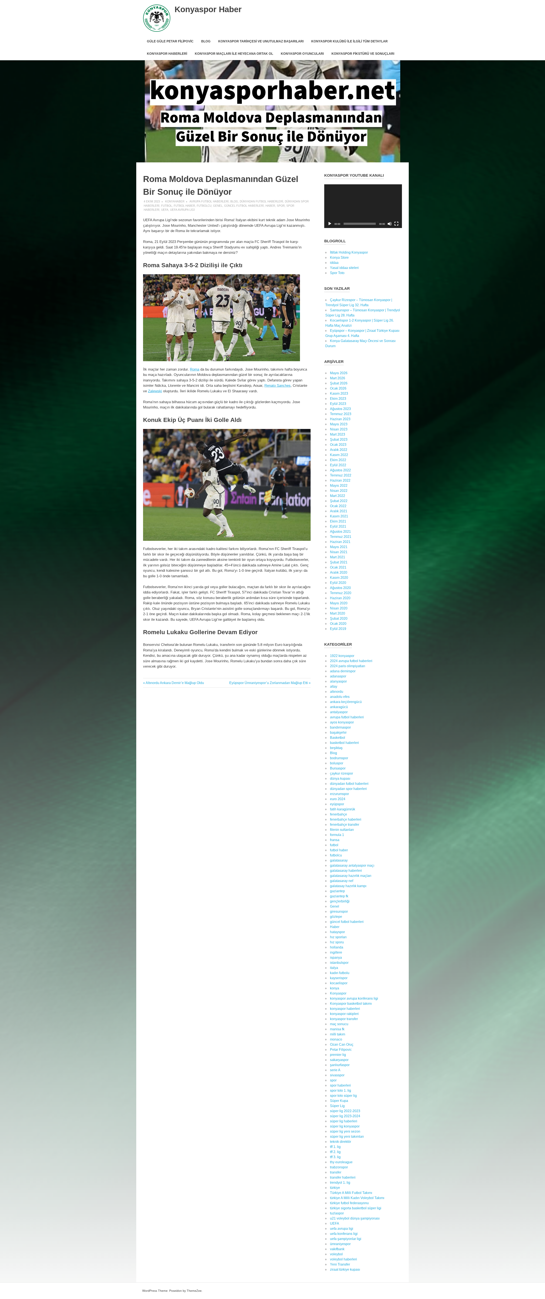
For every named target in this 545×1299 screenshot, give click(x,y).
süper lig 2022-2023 (345, 1111)
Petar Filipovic (341, 1049)
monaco (336, 1039)
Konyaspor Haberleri (167, 53)
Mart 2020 (337, 613)
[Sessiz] (389, 224)
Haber (270, 205)
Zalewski (155, 391)
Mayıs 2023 (338, 424)
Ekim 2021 (338, 521)
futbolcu (204, 205)
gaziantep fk (339, 896)
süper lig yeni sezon (345, 1131)
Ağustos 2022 (340, 470)
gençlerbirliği (340, 901)
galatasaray (339, 860)
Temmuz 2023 (340, 414)
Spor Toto (337, 273)
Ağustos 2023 (340, 409)
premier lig (338, 1055)
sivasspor (337, 1075)
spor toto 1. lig (340, 1090)
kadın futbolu (339, 973)
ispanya (336, 957)
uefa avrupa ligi (182, 209)
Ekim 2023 (338, 398)
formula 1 (337, 835)
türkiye (335, 1187)
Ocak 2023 (338, 444)
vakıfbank (337, 1249)
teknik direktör (340, 1141)
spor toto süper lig (343, 1095)
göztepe (336, 916)
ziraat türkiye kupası (345, 1269)
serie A (335, 1070)
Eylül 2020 (338, 583)
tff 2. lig (335, 1152)
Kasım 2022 (339, 455)
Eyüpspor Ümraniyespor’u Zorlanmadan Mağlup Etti (268, 683)
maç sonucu (339, 1024)
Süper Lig (337, 1106)
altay (333, 686)
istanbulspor (339, 962)
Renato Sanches (277, 386)
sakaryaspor (339, 1060)
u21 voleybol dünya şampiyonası (355, 1218)
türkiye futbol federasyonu (349, 1203)
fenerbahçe (338, 814)
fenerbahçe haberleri (345, 819)
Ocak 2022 (338, 506)
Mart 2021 (337, 557)
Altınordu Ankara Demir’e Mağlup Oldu (174, 683)
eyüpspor (337, 804)
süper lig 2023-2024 (345, 1116)
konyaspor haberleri (345, 1008)
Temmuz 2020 (340, 593)
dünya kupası (340, 778)
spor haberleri (340, 1085)
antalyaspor (339, 712)
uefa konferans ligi (344, 1233)
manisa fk (337, 1029)
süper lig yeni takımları (347, 1136)
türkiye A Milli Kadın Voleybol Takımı (357, 1198)
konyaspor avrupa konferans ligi (354, 998)
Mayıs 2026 (338, 373)
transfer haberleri (343, 1177)
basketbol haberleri (344, 743)
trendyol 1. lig (340, 1182)
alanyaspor (338, 681)
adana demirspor (343, 671)
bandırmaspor (340, 727)
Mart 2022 (337, 496)
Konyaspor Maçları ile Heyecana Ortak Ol (234, 53)
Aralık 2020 (338, 572)
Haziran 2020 (340, 598)
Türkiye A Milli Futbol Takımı (351, 1193)
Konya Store (339, 257)
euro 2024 (337, 799)
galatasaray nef (341, 881)
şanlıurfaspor (340, 1065)
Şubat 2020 (338, 618)
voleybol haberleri (343, 1259)
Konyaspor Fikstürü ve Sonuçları (362, 53)
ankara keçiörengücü (346, 702)
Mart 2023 (337, 434)
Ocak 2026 (338, 388)
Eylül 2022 (338, 465)
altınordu (336, 691)
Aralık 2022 (338, 450)
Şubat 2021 (338, 562)
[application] (363, 206)
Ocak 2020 (338, 623)
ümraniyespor (340, 1244)
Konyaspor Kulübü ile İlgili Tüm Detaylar (349, 41)
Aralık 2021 (338, 511)
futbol (166, 205)
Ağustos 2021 (340, 531)
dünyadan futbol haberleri (261, 201)
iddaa (334, 262)
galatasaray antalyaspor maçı (352, 865)
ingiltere (336, 952)
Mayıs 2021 (338, 547)
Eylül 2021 (338, 526)
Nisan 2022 (338, 490)
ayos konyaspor (342, 722)
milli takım (337, 1034)
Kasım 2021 (339, 516)
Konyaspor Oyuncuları (302, 53)
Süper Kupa (339, 1101)
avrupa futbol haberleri (209, 201)
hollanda (336, 947)
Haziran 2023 (340, 419)
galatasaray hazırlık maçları (350, 876)
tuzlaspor (337, 1213)
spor (281, 205)
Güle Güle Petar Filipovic (170, 41)
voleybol (336, 1254)
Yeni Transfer (340, 1264)
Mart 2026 (337, 378)
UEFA (164, 209)
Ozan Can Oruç (341, 1044)
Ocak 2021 (338, 567)
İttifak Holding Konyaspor (349, 252)
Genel (217, 205)
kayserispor (338, 978)
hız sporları (338, 937)
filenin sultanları (342, 829)
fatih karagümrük (342, 809)
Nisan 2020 (338, 608)
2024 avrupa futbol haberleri (351, 661)
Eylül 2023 (338, 404)
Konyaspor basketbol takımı (351, 1003)
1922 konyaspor (342, 656)
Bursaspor (338, 768)
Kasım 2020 (339, 577)
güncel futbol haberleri (244, 205)
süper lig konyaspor (345, 1126)
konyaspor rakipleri (344, 1014)
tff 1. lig (335, 1147)
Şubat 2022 (338, 501)
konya (334, 988)
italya (334, 968)
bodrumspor (339, 758)
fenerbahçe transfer (344, 824)
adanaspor (338, 676)
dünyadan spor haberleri (348, 789)
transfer (335, 1172)
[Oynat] (330, 224)
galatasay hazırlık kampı (348, 886)
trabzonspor (339, 1167)
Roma (194, 369)
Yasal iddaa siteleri (344, 268)
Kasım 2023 (339, 393)
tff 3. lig (335, 1157)
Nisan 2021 (338, 552)
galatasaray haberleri (346, 870)
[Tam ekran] (396, 224)
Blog (206, 41)
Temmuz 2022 (340, 475)
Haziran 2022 (340, 480)
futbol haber (184, 205)
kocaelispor (338, 983)
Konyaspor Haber (208, 9)
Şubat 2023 (338, 439)
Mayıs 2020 (338, 603)
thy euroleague (341, 1162)
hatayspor (337, 932)
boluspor (336, 763)
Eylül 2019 (338, 629)
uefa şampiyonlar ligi (345, 1239)
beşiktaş (336, 748)
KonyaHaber (174, 201)
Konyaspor (338, 993)
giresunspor (339, 911)
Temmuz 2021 (340, 536)
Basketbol (337, 737)
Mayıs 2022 (338, 485)
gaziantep (337, 891)
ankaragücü (339, 707)
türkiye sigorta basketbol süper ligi (355, 1208)
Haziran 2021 (340, 542)
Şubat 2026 (338, 383)
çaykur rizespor (341, 773)
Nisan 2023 (338, 429)
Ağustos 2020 (340, 588)
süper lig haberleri (343, 1121)
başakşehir (338, 732)
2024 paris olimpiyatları (347, 666)
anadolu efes (340, 697)
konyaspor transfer (344, 1019)
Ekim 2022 (338, 460)
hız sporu (337, 942)
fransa (334, 840)
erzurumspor (339, 794)
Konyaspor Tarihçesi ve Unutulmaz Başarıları (261, 41)
